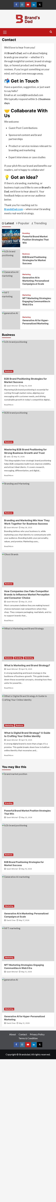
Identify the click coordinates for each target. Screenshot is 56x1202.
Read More (8, 405)
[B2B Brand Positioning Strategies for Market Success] (11, 252)
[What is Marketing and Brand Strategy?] (28, 643)
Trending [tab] (40, 223)
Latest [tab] (9, 223)
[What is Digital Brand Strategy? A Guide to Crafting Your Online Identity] (28, 711)
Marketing (26, 274)
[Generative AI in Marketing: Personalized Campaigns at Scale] (28, 892)
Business (26, 254)
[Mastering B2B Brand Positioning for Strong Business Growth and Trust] (28, 428)
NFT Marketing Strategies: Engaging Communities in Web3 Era (36, 301)
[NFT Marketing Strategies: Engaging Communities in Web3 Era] (11, 294)
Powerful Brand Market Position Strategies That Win (35, 239)
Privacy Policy (37, 1034)
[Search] (51, 32)
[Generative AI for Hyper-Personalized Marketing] (28, 995)
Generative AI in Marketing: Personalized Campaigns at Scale (35, 280)
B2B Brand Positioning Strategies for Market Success (34, 260)
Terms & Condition (28, 1038)
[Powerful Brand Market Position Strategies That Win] (11, 237)
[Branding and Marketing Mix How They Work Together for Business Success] (28, 499)
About (12, 1034)
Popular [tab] (23, 223)
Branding (26, 233)
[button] (5, 32)
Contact (23, 1034)
